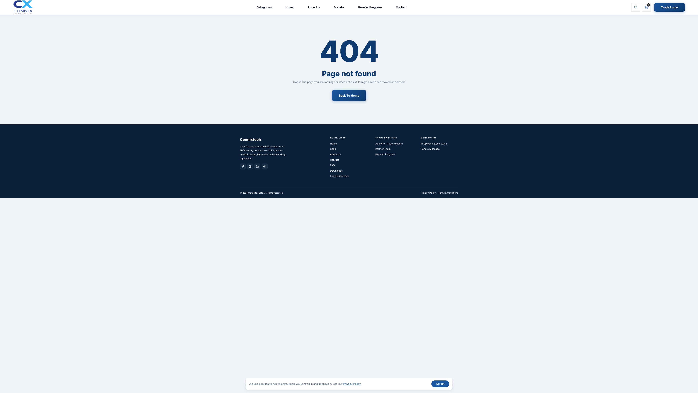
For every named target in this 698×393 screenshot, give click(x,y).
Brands (338, 7)
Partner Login (383, 148)
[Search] (635, 7)
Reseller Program (369, 7)
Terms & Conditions (448, 192)
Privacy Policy (428, 192)
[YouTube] (265, 166)
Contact (401, 7)
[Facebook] (243, 166)
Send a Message (430, 148)
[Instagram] (250, 166)
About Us (314, 7)
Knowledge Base (339, 175)
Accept (440, 383)
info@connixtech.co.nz (434, 143)
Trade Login (669, 7)
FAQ (332, 165)
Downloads (336, 170)
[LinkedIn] (257, 166)
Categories (264, 7)
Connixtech (250, 139)
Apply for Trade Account (389, 143)
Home (289, 7)
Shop (333, 148)
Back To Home (349, 95)
